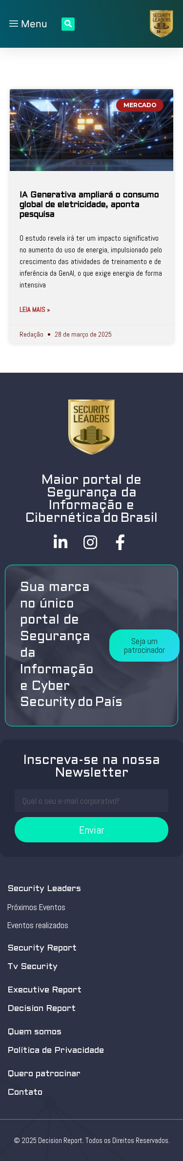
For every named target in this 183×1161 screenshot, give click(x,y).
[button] (144, 645)
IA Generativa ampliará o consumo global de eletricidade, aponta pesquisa (89, 205)
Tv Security (32, 967)
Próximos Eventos (36, 907)
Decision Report (41, 1009)
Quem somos (34, 1032)
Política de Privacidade (55, 1051)
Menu (32, 24)
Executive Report (44, 990)
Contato (24, 1092)
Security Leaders (44, 889)
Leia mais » (35, 309)
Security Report (42, 948)
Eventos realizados (37, 925)
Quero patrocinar (44, 1074)
